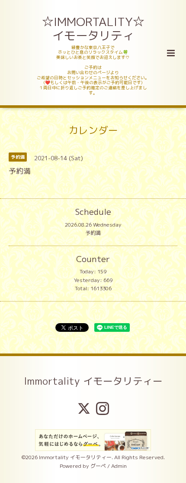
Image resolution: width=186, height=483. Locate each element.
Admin (119, 466)
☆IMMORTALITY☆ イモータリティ (94, 28)
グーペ (98, 466)
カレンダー (93, 129)
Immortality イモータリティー (93, 381)
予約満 (93, 233)
